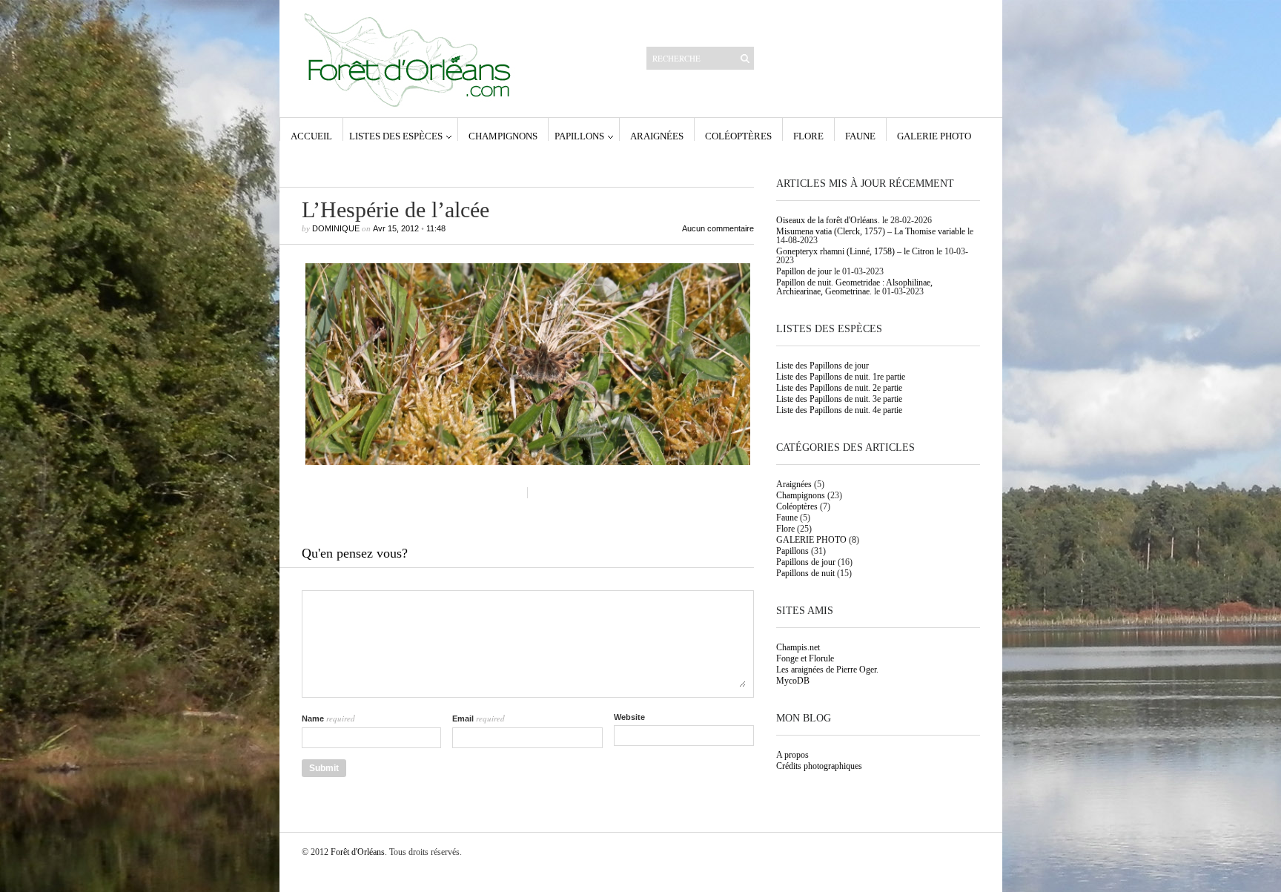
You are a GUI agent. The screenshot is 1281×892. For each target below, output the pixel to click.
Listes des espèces (396, 136)
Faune (860, 136)
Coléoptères (738, 136)
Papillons (579, 136)
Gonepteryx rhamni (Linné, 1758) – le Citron (855, 251)
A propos (792, 755)
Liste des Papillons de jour (822, 365)
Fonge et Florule (805, 658)
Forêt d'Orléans (358, 852)
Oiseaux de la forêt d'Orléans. (828, 220)
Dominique (336, 228)
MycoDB (793, 680)
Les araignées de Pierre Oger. (827, 669)
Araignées (656, 136)
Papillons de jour (805, 562)
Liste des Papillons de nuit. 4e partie (839, 410)
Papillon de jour (804, 271)
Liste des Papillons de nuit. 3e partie (839, 399)
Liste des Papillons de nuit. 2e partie (839, 388)
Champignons (503, 136)
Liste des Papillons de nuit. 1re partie (840, 376)
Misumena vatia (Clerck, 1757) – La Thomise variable (870, 231)
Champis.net (798, 647)
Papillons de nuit (805, 573)
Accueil (311, 136)
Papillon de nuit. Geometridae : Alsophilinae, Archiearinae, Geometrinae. (854, 287)
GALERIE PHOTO (934, 136)
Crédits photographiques (819, 766)
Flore (808, 136)
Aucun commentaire (718, 229)
